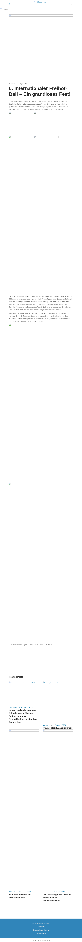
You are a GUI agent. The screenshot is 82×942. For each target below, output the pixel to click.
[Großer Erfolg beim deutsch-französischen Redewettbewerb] (58, 809)
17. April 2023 (22, 84)
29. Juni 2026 (25, 892)
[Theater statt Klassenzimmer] (58, 702)
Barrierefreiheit (41, 934)
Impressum (41, 926)
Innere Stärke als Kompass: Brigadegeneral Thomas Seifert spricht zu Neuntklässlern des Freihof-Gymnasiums (23, 716)
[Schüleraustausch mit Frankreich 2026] (24, 809)
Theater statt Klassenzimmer (57, 728)
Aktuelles (12, 84)
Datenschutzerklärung (41, 930)
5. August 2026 (26, 707)
